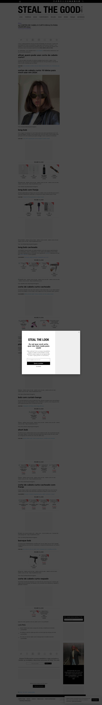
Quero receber (38, 363)
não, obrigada (38, 366)
